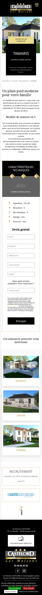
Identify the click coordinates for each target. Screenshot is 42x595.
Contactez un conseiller (21, 40)
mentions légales (13, 306)
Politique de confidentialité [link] (28, 591)
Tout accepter (14, 588)
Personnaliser (10, 591)
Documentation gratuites (21, 543)
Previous (4, 32)
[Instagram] (24, 571)
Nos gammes (24, 81)
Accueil (15, 81)
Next (38, 32)
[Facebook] (18, 571)
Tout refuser (29, 588)
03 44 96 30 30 (21, 565)
